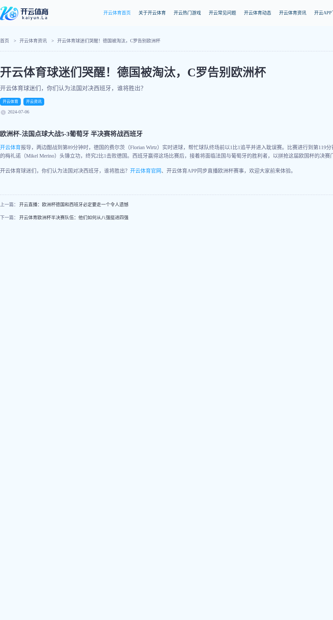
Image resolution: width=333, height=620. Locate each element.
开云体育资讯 (292, 12)
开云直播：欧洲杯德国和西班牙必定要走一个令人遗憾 (73, 204)
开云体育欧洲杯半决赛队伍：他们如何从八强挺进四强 (73, 217)
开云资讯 (34, 101)
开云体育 (10, 101)
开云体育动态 (257, 12)
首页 (4, 40)
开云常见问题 (222, 12)
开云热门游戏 (187, 12)
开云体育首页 (117, 12)
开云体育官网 (145, 171)
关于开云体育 (152, 12)
